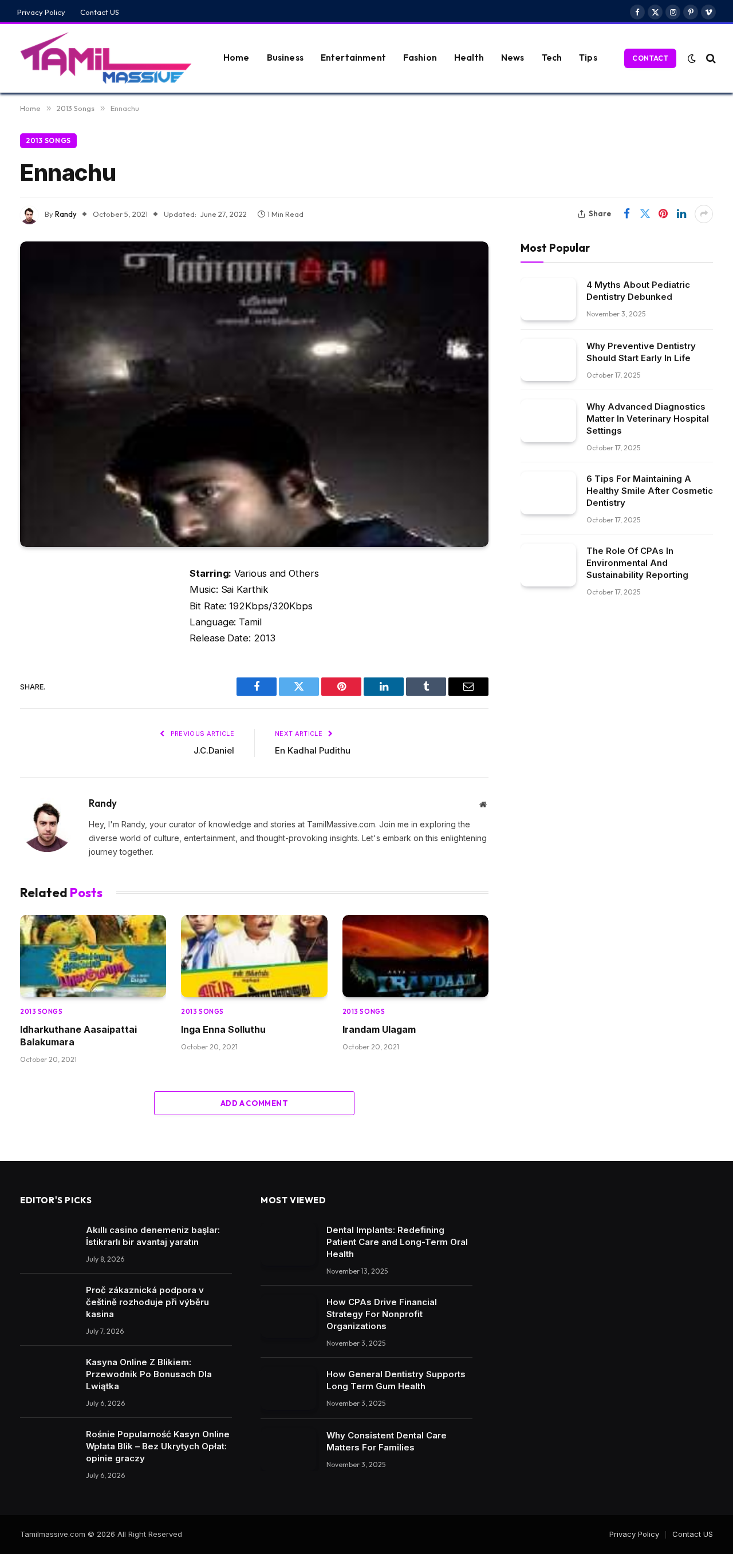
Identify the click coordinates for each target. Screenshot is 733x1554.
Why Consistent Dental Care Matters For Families (386, 1441)
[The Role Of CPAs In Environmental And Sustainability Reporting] (548, 565)
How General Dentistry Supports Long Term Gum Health (396, 1380)
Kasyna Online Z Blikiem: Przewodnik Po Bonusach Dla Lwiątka (149, 1374)
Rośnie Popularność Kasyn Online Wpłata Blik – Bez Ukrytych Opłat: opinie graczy (158, 1446)
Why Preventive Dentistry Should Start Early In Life (641, 351)
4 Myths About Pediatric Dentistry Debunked (638, 290)
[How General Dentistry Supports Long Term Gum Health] (288, 1388)
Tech (552, 57)
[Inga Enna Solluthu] (254, 956)
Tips (588, 57)
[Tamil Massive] (106, 58)
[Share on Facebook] (626, 214)
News (513, 57)
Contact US (99, 12)
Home (236, 57)
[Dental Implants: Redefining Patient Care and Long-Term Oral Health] (288, 1244)
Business (285, 57)
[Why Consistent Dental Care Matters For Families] (288, 1449)
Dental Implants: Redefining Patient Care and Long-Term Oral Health (397, 1241)
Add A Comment (254, 1103)
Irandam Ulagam (379, 1029)
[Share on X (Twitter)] (644, 214)
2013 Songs (48, 140)
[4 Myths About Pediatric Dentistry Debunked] (548, 298)
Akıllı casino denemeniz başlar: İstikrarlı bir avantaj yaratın (153, 1235)
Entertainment (353, 57)
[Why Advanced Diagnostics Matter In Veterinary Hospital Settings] (548, 420)
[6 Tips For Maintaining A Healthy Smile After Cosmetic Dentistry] (548, 492)
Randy (66, 214)
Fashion (420, 57)
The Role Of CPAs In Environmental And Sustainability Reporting (637, 562)
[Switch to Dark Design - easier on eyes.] (692, 58)
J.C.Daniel (214, 750)
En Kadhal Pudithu (312, 750)
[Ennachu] (254, 394)
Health (469, 57)
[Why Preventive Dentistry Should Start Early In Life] (548, 359)
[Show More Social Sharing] (704, 214)
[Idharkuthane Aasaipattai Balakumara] (93, 956)
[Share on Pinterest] (663, 214)
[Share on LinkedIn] (681, 214)
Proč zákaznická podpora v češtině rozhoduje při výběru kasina (147, 1302)
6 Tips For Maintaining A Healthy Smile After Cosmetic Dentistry (649, 490)
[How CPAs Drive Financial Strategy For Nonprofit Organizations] (288, 1316)
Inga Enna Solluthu (223, 1029)
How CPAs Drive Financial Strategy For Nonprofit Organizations (381, 1314)
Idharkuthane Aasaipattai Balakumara (78, 1036)
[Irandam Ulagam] (415, 956)
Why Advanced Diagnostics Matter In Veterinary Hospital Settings (647, 418)
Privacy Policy (41, 12)
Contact (650, 58)
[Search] (710, 58)
